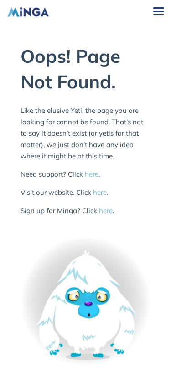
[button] (159, 11)
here (91, 174)
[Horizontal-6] (28, 11)
